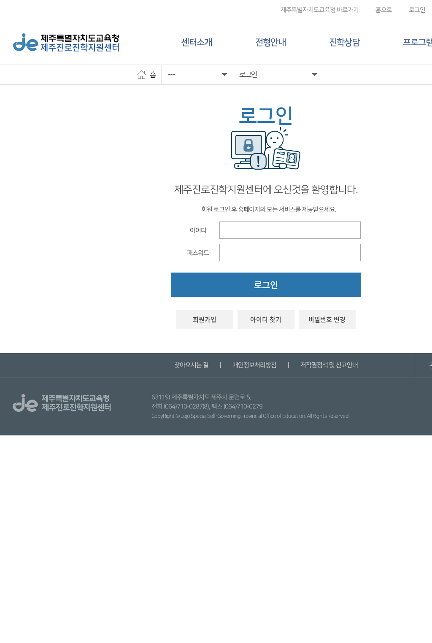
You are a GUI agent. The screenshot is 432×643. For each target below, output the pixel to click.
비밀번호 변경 (327, 319)
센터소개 (196, 42)
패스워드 (198, 252)
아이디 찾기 (265, 319)
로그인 (417, 10)
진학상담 (344, 42)
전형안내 (270, 42)
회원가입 (204, 319)
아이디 (197, 230)
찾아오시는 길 (191, 365)
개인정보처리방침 (254, 365)
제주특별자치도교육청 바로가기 (320, 10)
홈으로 (383, 10)
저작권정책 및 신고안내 (328, 365)
